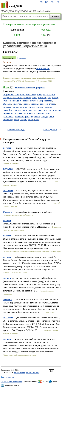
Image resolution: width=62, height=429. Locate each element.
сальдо (44, 116)
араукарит (20, 94)
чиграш (23, 119)
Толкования (16, 29)
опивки (31, 107)
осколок (48, 107)
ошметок (56, 110)
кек (49, 97)
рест (27, 116)
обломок (7, 104)
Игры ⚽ (45, 35)
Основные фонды (16, 129)
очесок (47, 110)
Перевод (21, 58)
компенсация (43, 68)
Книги (17, 35)
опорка (39, 107)
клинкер (7, 101)
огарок (52, 104)
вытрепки (7, 97)
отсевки (17, 110)
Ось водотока (50, 129)
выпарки (50, 94)
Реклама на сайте (32, 372)
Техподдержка (19, 372)
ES (52, 2)
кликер (55, 97)
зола (34, 97)
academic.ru (11, 4)
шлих (36, 119)
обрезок (44, 104)
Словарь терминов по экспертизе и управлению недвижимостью (31, 24)
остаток (7, 148)
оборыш (35, 104)
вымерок (41, 94)
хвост (16, 119)
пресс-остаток (43, 113)
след (51, 116)
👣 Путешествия (7, 377)
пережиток (8, 113)
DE (46, 2)
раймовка (19, 116)
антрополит (8, 94)
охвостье (33, 110)
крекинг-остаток (29, 101)
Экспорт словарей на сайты (11, 381)
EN (41, 2)
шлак (30, 119)
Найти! (55, 16)
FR (57, 2)
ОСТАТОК (8, 169)
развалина (8, 116)
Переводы (45, 29)
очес (41, 110)
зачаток (27, 97)
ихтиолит (42, 97)
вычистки (17, 97)
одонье (15, 107)
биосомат (31, 94)
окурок (23, 107)
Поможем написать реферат (30, 87)
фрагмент (7, 119)
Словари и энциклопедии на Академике (26, 11)
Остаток (7, 212)
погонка (18, 113)
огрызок (7, 107)
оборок (25, 104)
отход (24, 110)
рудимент (35, 116)
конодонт (16, 101)
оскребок (7, 110)
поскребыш (29, 113)
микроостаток (45, 101)
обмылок (16, 104)
